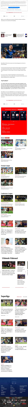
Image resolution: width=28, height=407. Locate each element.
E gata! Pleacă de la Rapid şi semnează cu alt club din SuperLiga (8, 35)
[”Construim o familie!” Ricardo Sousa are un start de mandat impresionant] (21, 227)
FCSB (1, 162)
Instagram (15, 387)
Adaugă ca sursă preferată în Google (14, 12)
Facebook (12, 387)
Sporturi (11, 391)
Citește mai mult (3, 319)
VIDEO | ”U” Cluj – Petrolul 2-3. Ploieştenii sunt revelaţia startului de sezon (20, 352)
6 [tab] (15, 125)
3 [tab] (12, 125)
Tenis (11, 389)
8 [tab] (16, 125)
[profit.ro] (4, 406)
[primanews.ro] (12, 404)
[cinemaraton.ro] (21, 406)
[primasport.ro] (22, 404)
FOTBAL (2, 394)
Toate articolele (25, 300)
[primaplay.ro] (15, 404)
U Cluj (2, 232)
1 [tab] (11, 125)
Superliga (5, 300)
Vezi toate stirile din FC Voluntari (19, 291)
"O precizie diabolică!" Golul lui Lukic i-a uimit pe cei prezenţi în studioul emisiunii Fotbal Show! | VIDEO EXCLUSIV (21, 316)
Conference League (18, 206)
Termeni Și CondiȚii (13, 398)
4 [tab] (13, 125)
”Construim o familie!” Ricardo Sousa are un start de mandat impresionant (20, 235)
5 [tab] (14, 125)
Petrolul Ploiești (17, 232)
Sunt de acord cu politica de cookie (14, 7)
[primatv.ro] (3, 404)
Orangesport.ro (3, 250)
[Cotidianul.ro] (9, 406)
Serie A (2, 151)
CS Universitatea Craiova (4, 206)
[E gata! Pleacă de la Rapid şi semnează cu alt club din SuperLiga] (2, 35)
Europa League (3, 190)
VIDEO (2, 389)
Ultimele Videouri (10, 262)
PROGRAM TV (3, 398)
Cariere (21, 396)
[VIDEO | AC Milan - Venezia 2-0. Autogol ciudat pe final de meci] (7, 146)
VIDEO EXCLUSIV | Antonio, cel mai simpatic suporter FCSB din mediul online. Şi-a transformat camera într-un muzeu (21, 286)
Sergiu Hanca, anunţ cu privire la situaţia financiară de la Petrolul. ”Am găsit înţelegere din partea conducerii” (20, 254)
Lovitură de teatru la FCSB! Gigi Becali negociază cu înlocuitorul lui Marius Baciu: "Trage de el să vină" (20, 35)
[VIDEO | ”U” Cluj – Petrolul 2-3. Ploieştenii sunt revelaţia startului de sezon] (21, 344)
